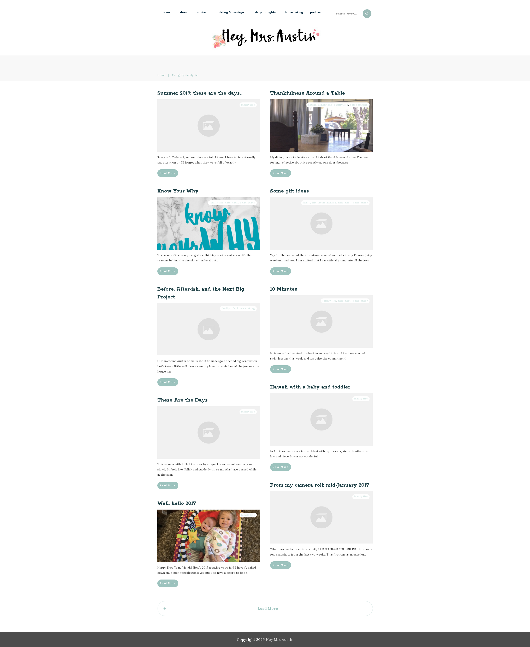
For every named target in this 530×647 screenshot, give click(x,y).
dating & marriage (320, 104)
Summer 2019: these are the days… (199, 93)
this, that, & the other (240, 202)
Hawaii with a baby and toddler (310, 387)
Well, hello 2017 (176, 503)
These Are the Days (182, 400)
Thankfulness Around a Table (307, 93)
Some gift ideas (289, 191)
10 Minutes (283, 289)
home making (359, 104)
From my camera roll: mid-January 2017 (319, 485)
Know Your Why (178, 191)
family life (248, 104)
